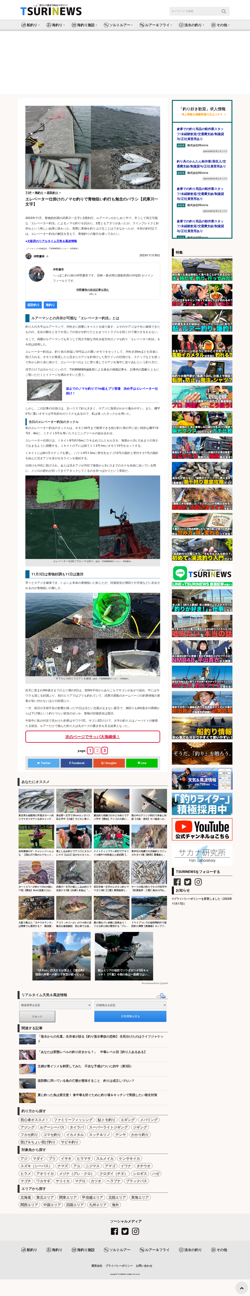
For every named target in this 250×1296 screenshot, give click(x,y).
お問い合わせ (144, 1265)
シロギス (140, 1173)
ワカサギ (43, 1181)
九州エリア (98, 1205)
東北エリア (45, 1197)
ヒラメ (26, 1173)
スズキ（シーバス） (36, 1166)
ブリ (52, 1158)
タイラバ (77, 1127)
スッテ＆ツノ (99, 1135)
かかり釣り (140, 1135)
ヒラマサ (84, 1158)
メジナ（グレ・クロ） (76, 1173)
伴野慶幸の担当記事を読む (92, 289)
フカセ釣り (29, 1135)
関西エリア (29, 1205)
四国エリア (75, 1205)
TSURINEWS (122, 1274)
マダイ (38, 1158)
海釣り (50, 305)
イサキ (66, 1158)
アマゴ (110, 1166)
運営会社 (96, 1265)
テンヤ (120, 1135)
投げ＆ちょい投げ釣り (38, 1142)
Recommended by (150, 983)
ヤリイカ (63, 1181)
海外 (115, 1205)
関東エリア (68, 1197)
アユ (76, 1166)
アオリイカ (45, 1173)
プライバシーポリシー (119, 1265)
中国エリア (52, 1205)
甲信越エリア (92, 1197)
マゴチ (26, 1181)
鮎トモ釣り (106, 1120)
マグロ (80, 1181)
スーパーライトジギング (108, 1127)
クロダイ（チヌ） (114, 1173)
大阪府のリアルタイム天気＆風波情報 (52, 241)
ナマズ (62, 1166)
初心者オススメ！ (35, 1120)
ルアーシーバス (52, 1127)
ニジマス (93, 1166)
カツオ (96, 1181)
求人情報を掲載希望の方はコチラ (202, 114)
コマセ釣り (52, 1135)
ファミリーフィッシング (73, 1120)
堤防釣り (33, 305)
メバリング (149, 1120)
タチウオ (144, 1166)
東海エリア (140, 1197)
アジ (24, 1158)
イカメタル (75, 1135)
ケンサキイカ (129, 1158)
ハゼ (155, 1173)
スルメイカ (105, 1158)
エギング (128, 1120)
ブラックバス (136, 1181)
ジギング (140, 1127)
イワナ (126, 1166)
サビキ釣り (70, 1142)
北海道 (26, 1197)
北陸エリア (117, 1197)
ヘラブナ (114, 1181)
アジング (28, 1127)
